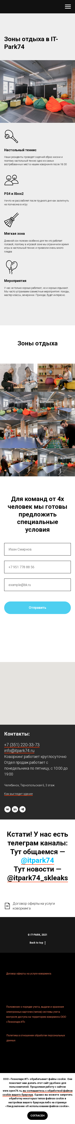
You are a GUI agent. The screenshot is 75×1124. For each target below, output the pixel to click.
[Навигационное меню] (68, 7)
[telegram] (22, 809)
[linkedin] (15, 809)
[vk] (7, 809)
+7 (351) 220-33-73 (22, 744)
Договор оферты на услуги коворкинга (28, 973)
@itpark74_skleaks (37, 878)
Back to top (36, 942)
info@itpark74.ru (19, 750)
